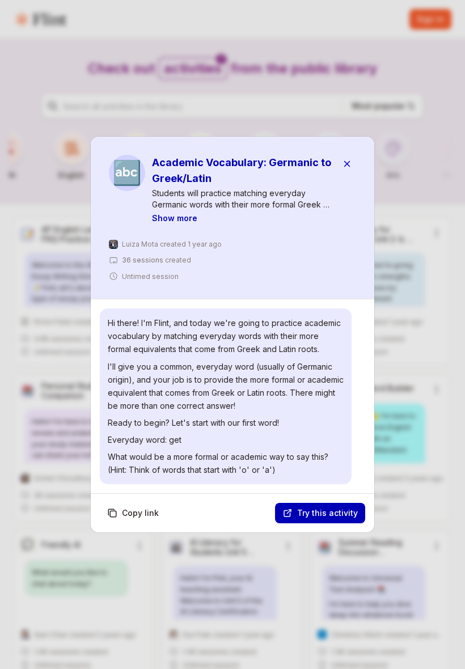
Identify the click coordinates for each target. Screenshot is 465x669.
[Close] (347, 164)
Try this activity (327, 513)
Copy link (140, 513)
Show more (174, 218)
